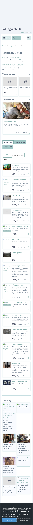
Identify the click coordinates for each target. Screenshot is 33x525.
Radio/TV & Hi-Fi (20, 65)
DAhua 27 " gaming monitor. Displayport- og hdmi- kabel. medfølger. (20, 169)
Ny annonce (16, 38)
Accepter (9, 520)
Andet (4, 57)
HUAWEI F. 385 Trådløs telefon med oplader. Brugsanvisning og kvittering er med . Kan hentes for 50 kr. (20, 184)
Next (29, 75)
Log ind (30, 32)
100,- (14, 220)
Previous (26, 75)
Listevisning (7, 154)
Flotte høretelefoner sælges (19, 330)
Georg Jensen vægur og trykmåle (19, 382)
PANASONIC (16, 363)
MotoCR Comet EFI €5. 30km (20, 227)
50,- (13, 190)
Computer (13, 57)
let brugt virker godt (17, 255)
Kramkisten (8, 142)
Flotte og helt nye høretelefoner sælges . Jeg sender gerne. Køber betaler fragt (20, 333)
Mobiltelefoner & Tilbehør (5, 66)
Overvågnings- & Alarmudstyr (13, 66)
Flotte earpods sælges (17, 345)
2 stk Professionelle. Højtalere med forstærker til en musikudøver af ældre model (20, 319)
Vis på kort (8, 147)
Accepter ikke (24, 520)
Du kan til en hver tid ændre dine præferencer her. (15, 515)
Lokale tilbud (20, 142)
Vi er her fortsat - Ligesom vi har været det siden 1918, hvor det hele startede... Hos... (16, 124)
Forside (4, 46)
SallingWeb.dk (11, 29)
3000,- (15, 204)
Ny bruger (24, 32)
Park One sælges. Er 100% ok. (19, 242)
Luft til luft (16, 196)
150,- (14, 388)
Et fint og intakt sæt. (17, 383)
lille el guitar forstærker (17, 253)
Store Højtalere (18, 315)
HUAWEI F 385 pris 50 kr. (19, 180)
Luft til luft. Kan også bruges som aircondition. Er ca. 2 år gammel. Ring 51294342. (20, 199)
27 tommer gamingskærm (17, 166)
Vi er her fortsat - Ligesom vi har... (20, 305)
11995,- (15, 234)
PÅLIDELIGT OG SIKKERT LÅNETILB (18, 286)
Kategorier (11, 46)
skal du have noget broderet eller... (26, 88)
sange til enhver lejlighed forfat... (10, 88)
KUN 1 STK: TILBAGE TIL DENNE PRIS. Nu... (20, 229)
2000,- (15, 324)
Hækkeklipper (17, 210)
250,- (6, 92)
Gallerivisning (4, 154)
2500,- (15, 279)
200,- (14, 260)
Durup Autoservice (10, 121)
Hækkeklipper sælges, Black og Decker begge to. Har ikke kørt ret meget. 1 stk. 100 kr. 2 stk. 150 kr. (20, 215)
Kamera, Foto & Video (19, 59)
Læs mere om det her (8, 514)
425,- (14, 174)
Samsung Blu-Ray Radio (18, 267)
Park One (15, 239)
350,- (14, 375)
